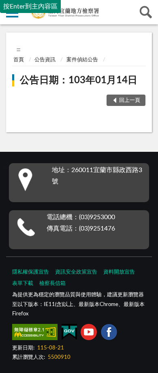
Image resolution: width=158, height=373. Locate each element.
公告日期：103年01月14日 (78, 80)
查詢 (146, 12)
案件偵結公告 (82, 60)
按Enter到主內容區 (30, 6)
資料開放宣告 (119, 272)
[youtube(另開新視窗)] (89, 333)
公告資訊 (45, 60)
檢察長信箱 (52, 283)
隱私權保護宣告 (30, 272)
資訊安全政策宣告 (76, 272)
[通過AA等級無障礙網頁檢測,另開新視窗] (35, 333)
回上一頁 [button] (129, 100)
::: (18, 49)
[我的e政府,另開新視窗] (69, 333)
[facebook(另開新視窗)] (109, 333)
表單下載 (22, 283)
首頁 (18, 60)
